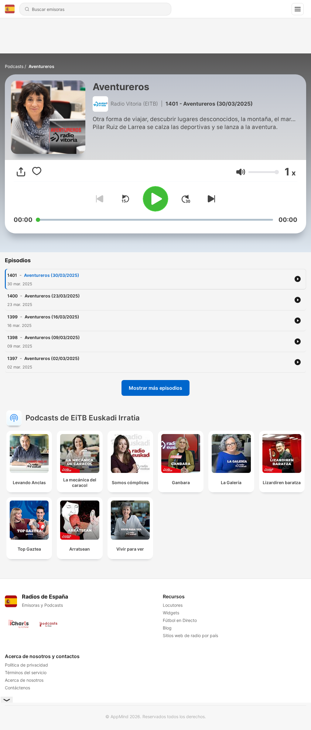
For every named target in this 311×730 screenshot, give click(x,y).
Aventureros (41, 66)
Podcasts (14, 66)
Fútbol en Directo (180, 620)
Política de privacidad (26, 664)
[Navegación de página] (298, 9)
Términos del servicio (25, 672)
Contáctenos (17, 687)
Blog (167, 627)
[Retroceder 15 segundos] (125, 198)
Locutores (173, 605)
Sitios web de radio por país (190, 635)
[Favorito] (36, 171)
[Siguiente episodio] (210, 198)
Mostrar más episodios (155, 388)
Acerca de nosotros (24, 680)
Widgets (171, 612)
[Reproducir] (155, 199)
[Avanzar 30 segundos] (186, 198)
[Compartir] (21, 171)
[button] (240, 172)
